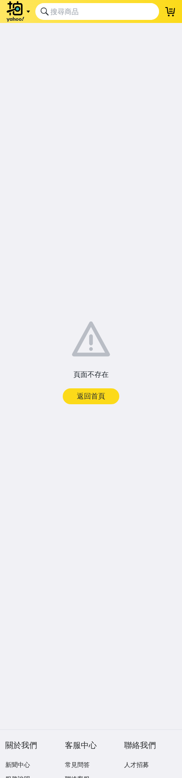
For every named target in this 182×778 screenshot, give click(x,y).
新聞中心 (17, 764)
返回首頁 (91, 396)
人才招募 (136, 764)
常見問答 (77, 764)
